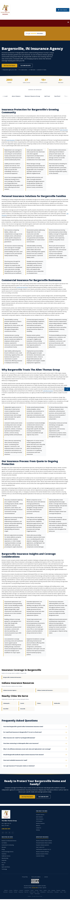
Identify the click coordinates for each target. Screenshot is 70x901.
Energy (3, 849)
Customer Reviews (40, 856)
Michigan (63, 890)
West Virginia (37, 893)
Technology (4, 869)
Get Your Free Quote (9, 65)
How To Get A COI (40, 847)
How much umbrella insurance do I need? (15, 760)
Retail (3, 864)
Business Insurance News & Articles (44, 840)
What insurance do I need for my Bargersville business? (19, 738)
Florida (32, 890)
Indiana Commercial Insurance (45, 690)
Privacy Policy (25, 876)
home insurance (10, 140)
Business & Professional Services (9, 840)
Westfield (6, 708)
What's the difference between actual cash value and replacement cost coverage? (27, 749)
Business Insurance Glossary (42, 851)
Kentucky (53, 890)
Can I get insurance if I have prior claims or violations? (19, 766)
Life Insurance (39, 821)
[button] (68, 22)
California (16, 890)
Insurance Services (40, 814)
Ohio (38, 892)
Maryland (58, 890)
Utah (65, 892)
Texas (61, 892)
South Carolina (50, 892)
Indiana (45, 890)
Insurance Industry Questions (42, 845)
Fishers (39, 703)
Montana (11, 892)
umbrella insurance (48, 391)
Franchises (4, 853)
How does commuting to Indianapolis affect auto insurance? (21, 743)
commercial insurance (21, 287)
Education (4, 847)
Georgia (36, 890)
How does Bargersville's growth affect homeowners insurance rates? (23, 726)
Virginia (31, 893)
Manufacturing (5, 858)
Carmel (22, 703)
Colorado (21, 890)
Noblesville (57, 703)
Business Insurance (40, 823)
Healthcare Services (6, 856)
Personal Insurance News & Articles (44, 842)
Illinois (41, 890)
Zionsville (23, 708)
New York (26, 892)
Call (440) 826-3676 (25, 65)
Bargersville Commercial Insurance (12, 677)
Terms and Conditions (36, 876)
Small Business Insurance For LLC (43, 849)
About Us (38, 825)
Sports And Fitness (6, 867)
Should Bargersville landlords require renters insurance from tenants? (23, 754)
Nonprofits (4, 860)
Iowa (49, 890)
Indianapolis (7, 703)
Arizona (10, 890)
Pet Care (3, 862)
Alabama (6, 890)
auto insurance (64, 130)
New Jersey (21, 892)
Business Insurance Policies (42, 853)
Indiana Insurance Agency (10, 690)
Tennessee (56, 892)
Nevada (15, 892)
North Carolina (32, 892)
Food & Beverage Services (7, 851)
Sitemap (38, 830)
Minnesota (5, 892)
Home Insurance (39, 819)
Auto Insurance (39, 816)
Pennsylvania (43, 892)
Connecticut (26, 890)
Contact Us (38, 827)
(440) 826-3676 (6, 829)
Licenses (46, 876)
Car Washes (4, 842)
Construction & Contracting (8, 845)
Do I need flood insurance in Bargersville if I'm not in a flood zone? (22, 732)
